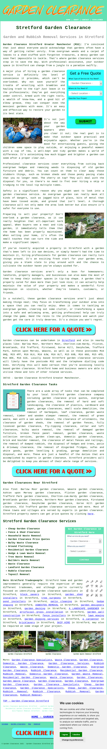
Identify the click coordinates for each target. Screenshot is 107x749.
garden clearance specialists (57, 591)
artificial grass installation (41, 612)
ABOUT (76, 20)
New (29, 724)
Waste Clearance (66, 660)
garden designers (92, 605)
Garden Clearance (91, 660)
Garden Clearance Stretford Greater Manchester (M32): (42, 44)
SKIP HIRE (63, 622)
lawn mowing (96, 615)
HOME (68, 20)
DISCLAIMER (97, 20)
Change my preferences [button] (72, 740)
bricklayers (27, 622)
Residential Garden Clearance (81, 670)
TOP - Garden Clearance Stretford (26, 701)
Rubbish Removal (14, 674)
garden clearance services (57, 507)
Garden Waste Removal (87, 674)
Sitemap (5, 724)
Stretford (68, 340)
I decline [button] (76, 734)
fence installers (54, 615)
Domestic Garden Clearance (23, 663)
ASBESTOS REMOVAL (47, 605)
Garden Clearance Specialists (32, 660)
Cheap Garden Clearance (85, 688)
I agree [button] (65, 734)
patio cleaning (61, 601)
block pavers (29, 594)
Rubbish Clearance (43, 670)
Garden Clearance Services (69, 663)
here (90, 514)
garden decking (35, 608)
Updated (37, 724)
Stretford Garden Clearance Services (39, 521)
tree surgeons (51, 598)
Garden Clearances (90, 677)
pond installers (14, 601)
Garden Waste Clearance (19, 681)
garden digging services (42, 619)
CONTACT (85, 20)
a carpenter (90, 619)
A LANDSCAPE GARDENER (84, 608)
